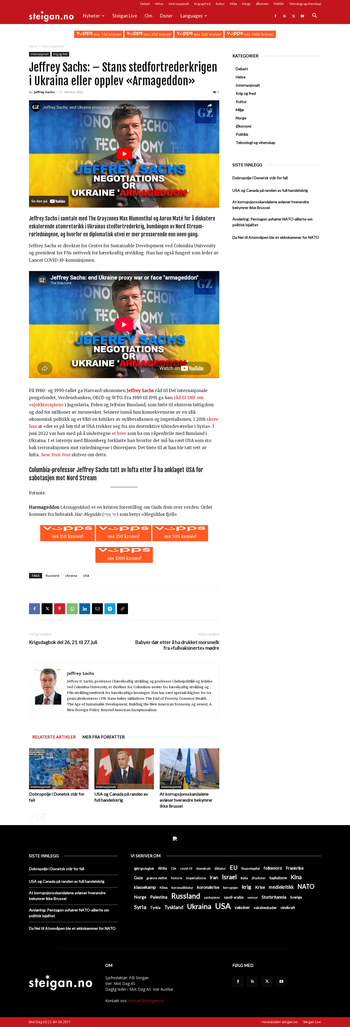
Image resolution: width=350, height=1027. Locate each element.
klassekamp (145, 887)
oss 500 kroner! (207, 34)
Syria (140, 907)
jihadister (259, 878)
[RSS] (284, 16)
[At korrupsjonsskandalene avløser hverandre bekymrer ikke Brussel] (189, 768)
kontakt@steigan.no (146, 1000)
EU (234, 867)
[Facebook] (275, 16)
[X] (293, 16)
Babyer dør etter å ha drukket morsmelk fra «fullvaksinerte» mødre (177, 645)
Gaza (138, 877)
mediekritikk (281, 887)
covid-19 (186, 868)
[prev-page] (32, 817)
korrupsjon (230, 887)
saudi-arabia (234, 897)
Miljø (233, 3)
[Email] (97, 608)
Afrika (162, 868)
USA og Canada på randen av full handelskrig (270, 190)
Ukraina (71, 575)
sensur (252, 897)
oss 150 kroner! (107, 34)
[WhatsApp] (72, 608)
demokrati (203, 868)
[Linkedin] (84, 608)
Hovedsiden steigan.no (280, 1022)
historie (176, 878)
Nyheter (91, 16)
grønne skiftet (157, 878)
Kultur (220, 3)
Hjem (33, 46)
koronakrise (208, 887)
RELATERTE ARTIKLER (54, 736)
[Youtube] (302, 16)
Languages (191, 16)
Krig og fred (202, 3)
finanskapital (250, 868)
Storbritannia (274, 896)
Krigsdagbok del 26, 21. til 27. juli (63, 642)
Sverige (296, 897)
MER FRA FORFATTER (103, 736)
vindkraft (288, 907)
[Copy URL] (122, 608)
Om (148, 16)
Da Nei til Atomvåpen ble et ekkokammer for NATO (275, 237)
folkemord (273, 868)
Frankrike (295, 868)
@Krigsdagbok (144, 868)
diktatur (220, 868)
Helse (159, 3)
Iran (214, 877)
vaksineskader (265, 907)
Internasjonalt (179, 3)
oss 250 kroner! (157, 34)
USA (86, 575)
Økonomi (262, 3)
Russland (52, 575)
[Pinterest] (59, 608)
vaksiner (242, 907)
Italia (244, 878)
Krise (260, 887)
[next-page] (41, 817)
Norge (246, 3)
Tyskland (173, 907)
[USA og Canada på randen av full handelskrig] (124, 768)
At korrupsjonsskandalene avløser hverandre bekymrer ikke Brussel (186, 799)
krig (246, 887)
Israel (229, 877)
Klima (164, 887)
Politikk (279, 3)
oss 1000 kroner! (258, 34)
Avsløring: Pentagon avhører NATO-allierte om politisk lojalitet (272, 222)
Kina (296, 877)
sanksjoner (212, 897)
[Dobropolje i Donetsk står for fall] (59, 768)
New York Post (55, 454)
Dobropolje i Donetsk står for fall (260, 177)
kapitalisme (278, 878)
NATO (306, 886)
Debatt (145, 3)
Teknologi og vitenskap (305, 3)
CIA (173, 868)
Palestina (158, 896)
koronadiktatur (182, 887)
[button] (314, 16)
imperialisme (196, 878)
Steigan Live (124, 16)
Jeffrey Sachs (44, 92)
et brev (119, 433)
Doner (166, 16)
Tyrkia (155, 907)
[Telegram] (109, 608)
